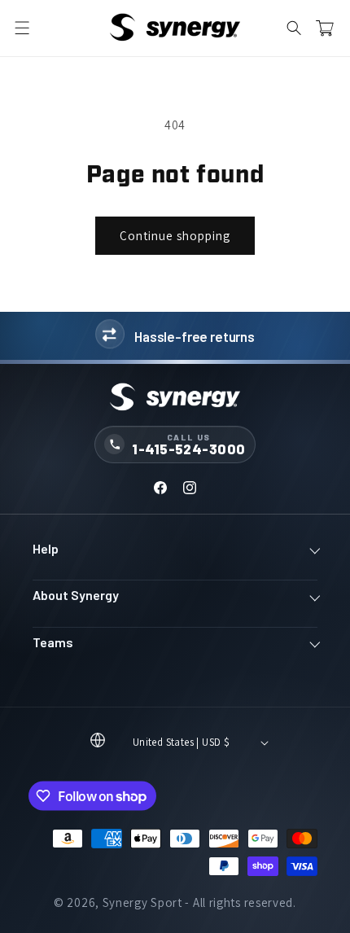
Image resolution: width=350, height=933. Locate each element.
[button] (22, 28)
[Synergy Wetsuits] (175, 398)
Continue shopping (175, 235)
